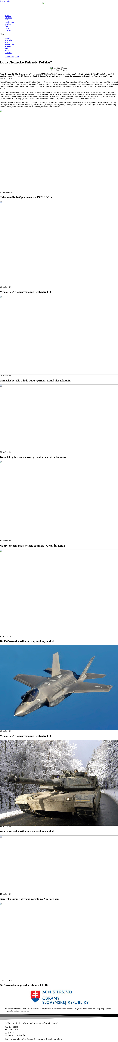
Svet (6, 20)
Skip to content (5, 1)
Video (7, 26)
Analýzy (8, 24)
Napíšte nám (9, 22)
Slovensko (8, 18)
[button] (59, 34)
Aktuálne (8, 16)
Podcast (7, 28)
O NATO (8, 30)
